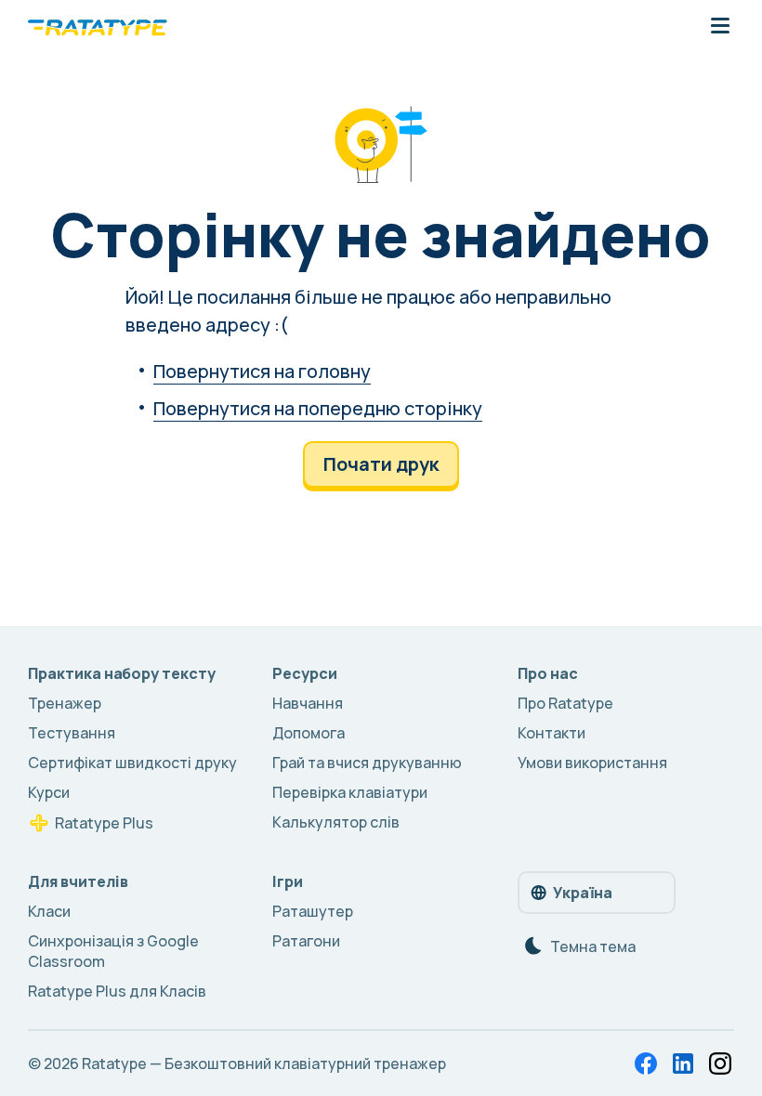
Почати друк (381, 463)
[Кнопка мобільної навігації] (720, 27)
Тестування (71, 733)
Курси (49, 792)
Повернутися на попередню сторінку (317, 408)
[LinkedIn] (683, 1063)
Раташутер (312, 911)
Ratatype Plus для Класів (117, 991)
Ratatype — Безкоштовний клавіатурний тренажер (264, 1063)
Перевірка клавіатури (349, 792)
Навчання (307, 703)
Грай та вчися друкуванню (367, 762)
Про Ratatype (565, 703)
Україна (582, 892)
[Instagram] (720, 1063)
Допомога (308, 733)
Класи (49, 911)
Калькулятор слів (336, 822)
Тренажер (64, 703)
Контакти (551, 733)
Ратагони (306, 941)
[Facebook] (646, 1063)
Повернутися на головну (262, 371)
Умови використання (592, 762)
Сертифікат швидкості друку (132, 762)
